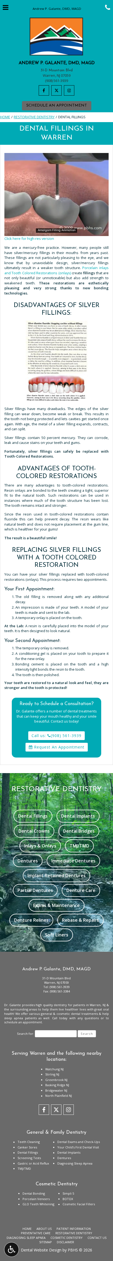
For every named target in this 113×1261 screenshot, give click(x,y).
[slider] (56, 231)
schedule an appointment (23, 1022)
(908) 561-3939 (56, 80)
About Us (44, 1229)
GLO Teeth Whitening (38, 1204)
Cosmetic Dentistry (66, 1238)
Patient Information (73, 1229)
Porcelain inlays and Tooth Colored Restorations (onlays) (56, 270)
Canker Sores (27, 1147)
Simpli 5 (68, 1193)
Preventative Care (35, 1233)
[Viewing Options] (11, 1249)
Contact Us (96, 1238)
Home (5, 116)
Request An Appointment (58, 747)
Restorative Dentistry (34, 116)
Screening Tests (29, 1158)
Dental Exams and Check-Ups (78, 1142)
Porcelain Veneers (36, 1199)
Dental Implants (68, 1152)
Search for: (25, 1034)
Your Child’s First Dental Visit (78, 1147)
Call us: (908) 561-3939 (56, 735)
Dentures (64, 1158)
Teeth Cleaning (29, 1142)
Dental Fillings (28, 1152)
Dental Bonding (33, 1193)
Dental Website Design (41, 1250)
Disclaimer (65, 1242)
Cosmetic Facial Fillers (79, 1204)
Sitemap (45, 1242)
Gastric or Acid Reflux (33, 1163)
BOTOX (68, 1199)
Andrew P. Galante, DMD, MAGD (57, 63)
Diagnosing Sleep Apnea (74, 1163)
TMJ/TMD (24, 1168)
